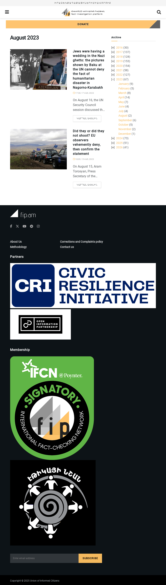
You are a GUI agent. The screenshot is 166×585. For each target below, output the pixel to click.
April (121, 97)
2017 (119, 52)
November (124, 129)
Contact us (67, 246)
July (121, 111)
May (121, 102)
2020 (119, 65)
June (121, 106)
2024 (119, 138)
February (124, 88)
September (125, 120)
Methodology (18, 246)
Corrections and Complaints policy (81, 241)
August (123, 115)
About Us (16, 241)
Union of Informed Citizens (44, 580)
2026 (119, 147)
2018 (119, 56)
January (123, 83)
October (123, 124)
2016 (119, 47)
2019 (119, 61)
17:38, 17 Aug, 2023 (84, 93)
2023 (119, 79)
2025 (119, 142)
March (122, 92)
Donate (83, 24)
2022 (119, 74)
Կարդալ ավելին (87, 118)
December (124, 133)
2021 (119, 70)
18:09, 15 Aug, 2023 (84, 159)
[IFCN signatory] (52, 407)
